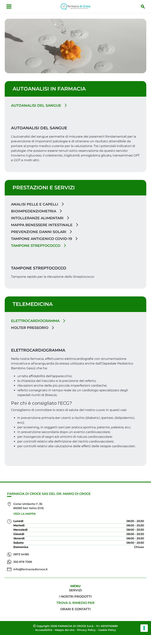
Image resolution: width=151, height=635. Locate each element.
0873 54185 (21, 554)
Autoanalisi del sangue (36, 105)
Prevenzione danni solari (39, 232)
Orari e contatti (75, 609)
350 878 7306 (22, 562)
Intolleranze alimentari (37, 218)
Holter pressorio (30, 328)
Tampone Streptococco (36, 245)
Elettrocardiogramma (36, 321)
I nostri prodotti (75, 596)
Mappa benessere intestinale (42, 225)
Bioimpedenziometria (34, 211)
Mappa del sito (65, 629)
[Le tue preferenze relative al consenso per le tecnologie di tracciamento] (144, 628)
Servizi (75, 590)
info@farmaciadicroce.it (30, 569)
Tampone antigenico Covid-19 (42, 239)
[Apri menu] (9, 6)
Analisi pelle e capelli (35, 204)
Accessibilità (43, 629)
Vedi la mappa (24, 514)
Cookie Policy (107, 629)
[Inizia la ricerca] (143, 6)
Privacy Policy (86, 629)
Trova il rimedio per (75, 603)
